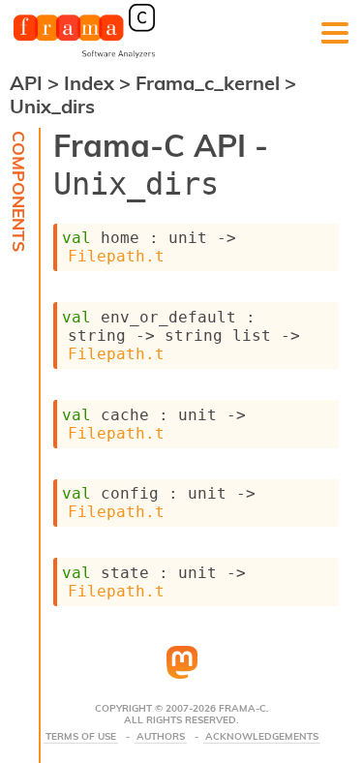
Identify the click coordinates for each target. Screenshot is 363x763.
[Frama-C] (84, 56)
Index (91, 83)
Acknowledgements (261, 737)
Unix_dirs (52, 106)
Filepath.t (116, 256)
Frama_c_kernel (210, 83)
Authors (160, 737)
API (26, 83)
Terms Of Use (80, 737)
